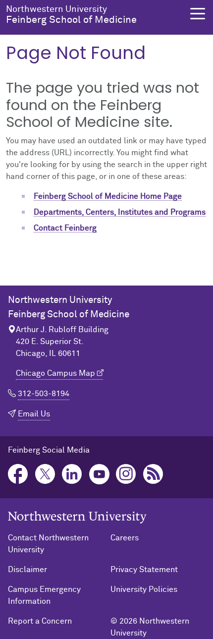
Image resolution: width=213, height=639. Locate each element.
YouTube (99, 474)
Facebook (18, 474)
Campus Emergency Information (44, 595)
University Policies (143, 589)
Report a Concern (40, 621)
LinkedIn (72, 474)
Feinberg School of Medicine (71, 15)
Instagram (126, 474)
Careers (124, 538)
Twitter (45, 474)
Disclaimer (27, 570)
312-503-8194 (43, 394)
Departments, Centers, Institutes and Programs (120, 212)
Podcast (153, 474)
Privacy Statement (144, 570)
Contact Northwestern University (48, 544)
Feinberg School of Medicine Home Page (108, 196)
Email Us (34, 414)
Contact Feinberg (65, 228)
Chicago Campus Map (55, 373)
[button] (197, 13)
